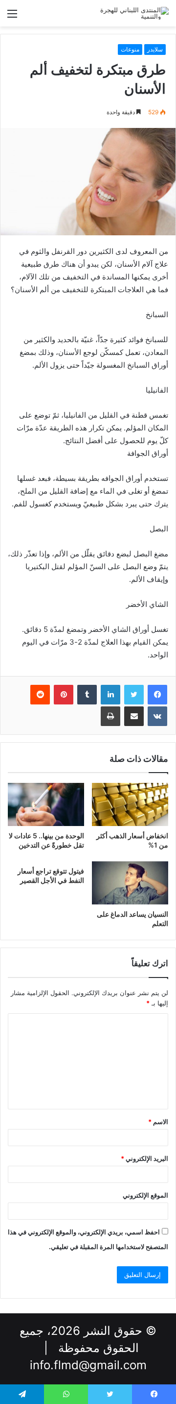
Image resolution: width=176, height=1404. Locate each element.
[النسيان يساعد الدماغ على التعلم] (130, 882)
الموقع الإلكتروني (145, 1195)
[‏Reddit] (40, 694)
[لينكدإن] (110, 694)
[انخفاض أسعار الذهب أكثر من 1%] (130, 804)
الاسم (158, 1122)
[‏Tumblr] (87, 694)
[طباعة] (110, 716)
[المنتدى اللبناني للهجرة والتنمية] (129, 13)
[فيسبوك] (157, 694)
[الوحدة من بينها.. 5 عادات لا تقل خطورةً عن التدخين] (46, 804)
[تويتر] (134, 694)
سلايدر (155, 49)
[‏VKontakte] (157, 716)
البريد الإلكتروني (144, 1158)
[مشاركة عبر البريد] (134, 716)
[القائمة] (12, 17)
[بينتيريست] (63, 694)
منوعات (130, 49)
